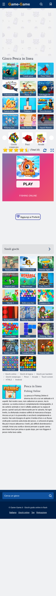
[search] (50, 495)
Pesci (26, 377)
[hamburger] (3, 4)
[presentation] (4, 137)
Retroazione (41, 512)
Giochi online (10, 374)
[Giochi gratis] (19, 4)
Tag (33, 512)
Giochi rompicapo (13, 377)
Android (18, 380)
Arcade (35, 377)
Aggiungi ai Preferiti (30, 217)
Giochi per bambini (44, 374)
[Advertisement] (42, 32)
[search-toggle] (41, 4)
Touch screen (47, 377)
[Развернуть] (52, 150)
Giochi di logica (26, 374)
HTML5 (8, 380)
